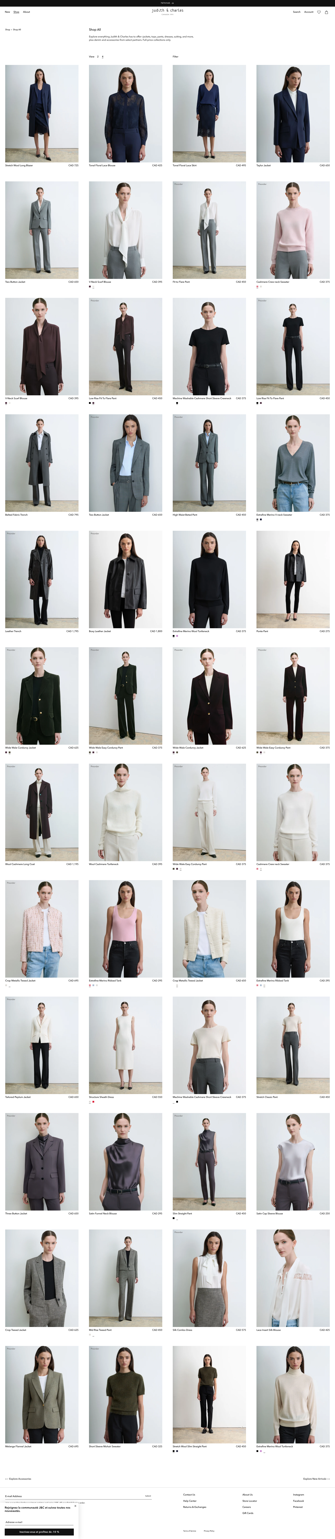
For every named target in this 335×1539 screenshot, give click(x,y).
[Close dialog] (75, 1506)
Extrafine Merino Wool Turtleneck (191, 631)
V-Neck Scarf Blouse (100, 282)
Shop (7, 30)
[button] (16, 12)
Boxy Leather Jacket (100, 631)
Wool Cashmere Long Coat (20, 864)
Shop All (17, 30)
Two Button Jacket (15, 282)
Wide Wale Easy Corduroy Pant (106, 748)
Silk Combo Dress (182, 1330)
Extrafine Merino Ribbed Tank (105, 981)
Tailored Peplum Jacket (18, 1097)
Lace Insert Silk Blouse (268, 1330)
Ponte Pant (262, 631)
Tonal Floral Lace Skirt (184, 166)
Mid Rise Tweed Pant (100, 1330)
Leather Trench (13, 631)
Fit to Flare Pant (181, 282)
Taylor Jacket (263, 166)
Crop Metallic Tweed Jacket (20, 981)
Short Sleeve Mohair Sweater (105, 1447)
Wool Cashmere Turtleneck (103, 864)
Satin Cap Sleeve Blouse (269, 1214)
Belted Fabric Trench (16, 515)
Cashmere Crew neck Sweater (272, 282)
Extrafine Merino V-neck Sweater (274, 515)
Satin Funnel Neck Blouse (103, 1214)
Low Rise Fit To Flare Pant (102, 398)
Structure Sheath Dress (101, 1097)
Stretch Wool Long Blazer (19, 166)
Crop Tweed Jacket (15, 1330)
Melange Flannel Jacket (18, 1447)
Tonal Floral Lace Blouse (102, 166)
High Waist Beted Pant (185, 515)
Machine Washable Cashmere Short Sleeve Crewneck (202, 398)
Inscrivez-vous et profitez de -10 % (39, 1532)
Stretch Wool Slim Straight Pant (190, 1447)
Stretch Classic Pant (267, 1097)
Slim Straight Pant (182, 1214)
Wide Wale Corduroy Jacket (20, 748)
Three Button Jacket (16, 1214)
